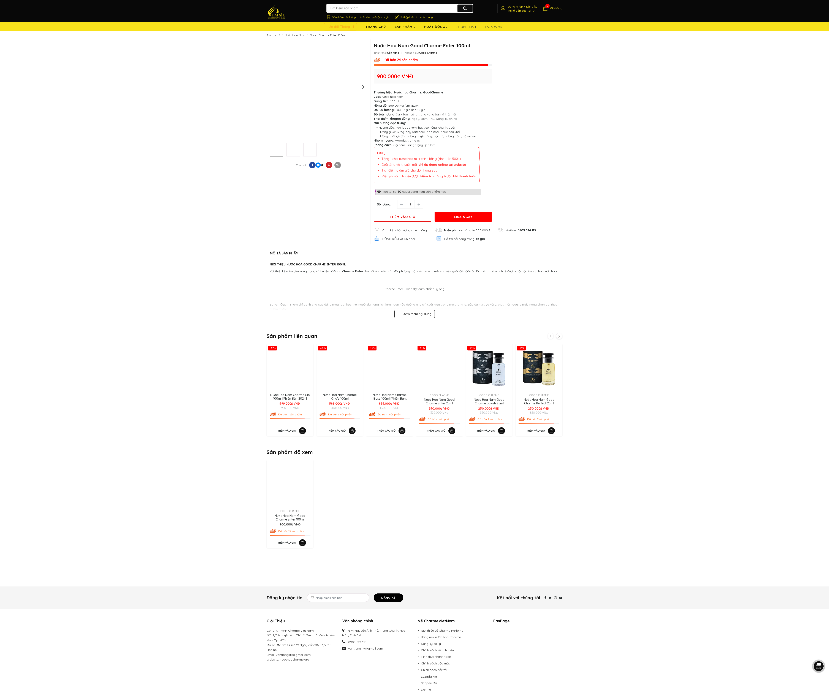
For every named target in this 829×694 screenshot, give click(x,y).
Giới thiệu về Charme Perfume (442, 630)
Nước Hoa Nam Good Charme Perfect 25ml (539, 401)
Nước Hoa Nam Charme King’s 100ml (340, 397)
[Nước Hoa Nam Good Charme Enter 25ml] (439, 367)
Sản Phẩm (404, 27)
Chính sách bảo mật (435, 663)
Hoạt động (435, 27)
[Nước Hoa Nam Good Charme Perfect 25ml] (539, 367)
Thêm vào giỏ (402, 217)
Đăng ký (388, 598)
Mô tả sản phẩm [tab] (284, 253)
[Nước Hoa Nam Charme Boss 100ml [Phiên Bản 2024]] (389, 367)
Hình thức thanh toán (436, 657)
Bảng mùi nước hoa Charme (441, 637)
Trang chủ (375, 27)
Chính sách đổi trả (433, 670)
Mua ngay (463, 217)
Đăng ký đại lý (431, 644)
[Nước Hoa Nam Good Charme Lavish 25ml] (489, 367)
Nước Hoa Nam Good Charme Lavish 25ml (489, 401)
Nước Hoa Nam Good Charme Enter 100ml (290, 517)
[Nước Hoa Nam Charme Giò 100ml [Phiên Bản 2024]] (290, 367)
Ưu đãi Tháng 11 (341, 27)
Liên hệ (426, 689)
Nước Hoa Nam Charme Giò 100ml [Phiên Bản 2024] (290, 397)
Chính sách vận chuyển (437, 650)
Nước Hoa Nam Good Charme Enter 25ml (439, 401)
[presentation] (273, 86)
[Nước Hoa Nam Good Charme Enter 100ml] (290, 483)
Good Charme (428, 52)
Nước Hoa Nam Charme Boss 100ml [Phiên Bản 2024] (390, 397)
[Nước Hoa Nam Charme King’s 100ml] (339, 367)
